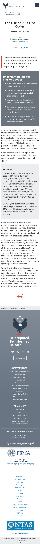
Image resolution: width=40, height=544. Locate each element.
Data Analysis (23, 41)
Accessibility (20, 476)
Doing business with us (20, 421)
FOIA (20, 490)
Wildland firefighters (20, 400)
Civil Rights (20, 485)
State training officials (20, 394)
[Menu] (37, 5)
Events (20, 413)
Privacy (20, 502)
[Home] (13, 5)
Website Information (20, 507)
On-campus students (20, 374)
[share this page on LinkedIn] (27, 47)
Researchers (20, 391)
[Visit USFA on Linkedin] (28, 352)
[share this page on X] (22, 47)
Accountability (20, 479)
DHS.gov (20, 510)
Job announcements (20, 418)
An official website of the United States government (20, 539)
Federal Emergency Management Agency (20, 464)
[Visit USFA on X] (18, 352)
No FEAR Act (20, 496)
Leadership (20, 410)
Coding (14, 41)
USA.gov (20, 513)
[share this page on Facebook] (24, 47)
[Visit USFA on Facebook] (22, 352)
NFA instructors (20, 383)
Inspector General (20, 516)
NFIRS (12, 13)
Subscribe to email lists (20, 424)
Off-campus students (20, 377)
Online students (20, 380)
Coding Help (19, 13)
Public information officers (20, 386)
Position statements (20, 415)
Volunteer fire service (20, 397)
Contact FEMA (20, 488)
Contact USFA (20, 358)
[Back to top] (20, 470)
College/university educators (20, 372)
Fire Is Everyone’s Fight (21, 443)
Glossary (20, 493)
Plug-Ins (20, 499)
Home (6, 13)
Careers (20, 482)
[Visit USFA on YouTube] (13, 352)
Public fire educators (20, 388)
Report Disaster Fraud (20, 504)
